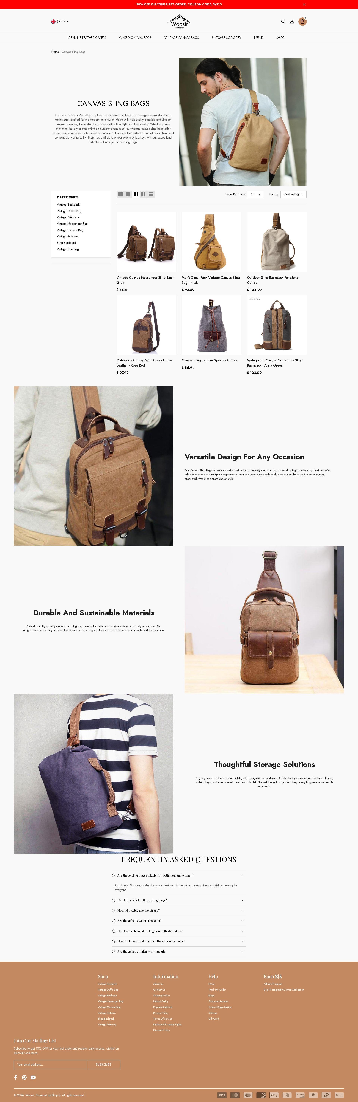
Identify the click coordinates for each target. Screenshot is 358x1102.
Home (55, 52)
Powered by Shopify (48, 1095)
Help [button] (213, 976)
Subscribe (103, 1064)
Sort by (274, 194)
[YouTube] (33, 1077)
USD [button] (61, 21)
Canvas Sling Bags (73, 52)
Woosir (30, 1095)
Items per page (235, 194)
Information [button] (165, 976)
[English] (53, 21)
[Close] (304, 4)
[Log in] (292, 21)
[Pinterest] (24, 1077)
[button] (67, 21)
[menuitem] (81, 205)
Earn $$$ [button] (273, 976)
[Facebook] (15, 1077)
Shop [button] (103, 976)
